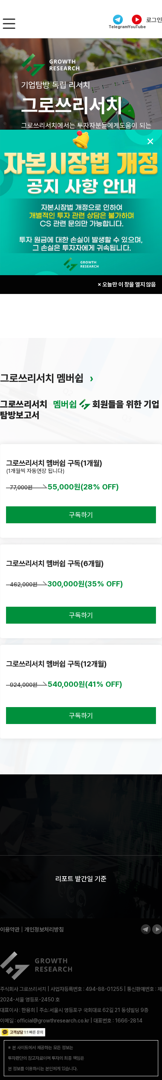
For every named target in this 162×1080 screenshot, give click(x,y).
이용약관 (10, 929)
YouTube (137, 26)
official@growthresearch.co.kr (53, 1021)
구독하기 (81, 515)
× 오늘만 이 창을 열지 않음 (127, 284)
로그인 (154, 20)
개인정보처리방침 (44, 929)
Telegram (118, 26)
